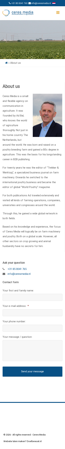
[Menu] (58, 12)
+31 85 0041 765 (19, 3)
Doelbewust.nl (34, 441)
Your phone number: (14, 321)
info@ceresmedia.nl (41, 3)
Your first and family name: (18, 290)
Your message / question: (17, 336)
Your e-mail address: (16, 306)
